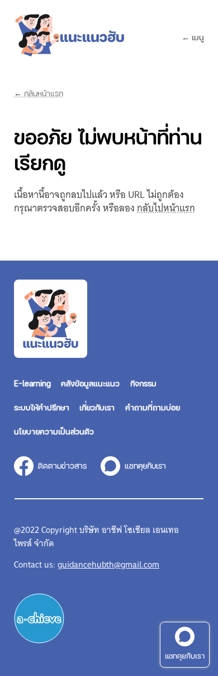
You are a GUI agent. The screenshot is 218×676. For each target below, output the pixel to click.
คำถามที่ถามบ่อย (152, 407)
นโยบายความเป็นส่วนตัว (54, 431)
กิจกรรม (143, 383)
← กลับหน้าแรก (38, 93)
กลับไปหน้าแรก (166, 208)
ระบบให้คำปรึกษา (41, 407)
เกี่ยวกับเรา (97, 407)
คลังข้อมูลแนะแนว (90, 383)
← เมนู (193, 36)
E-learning (32, 383)
